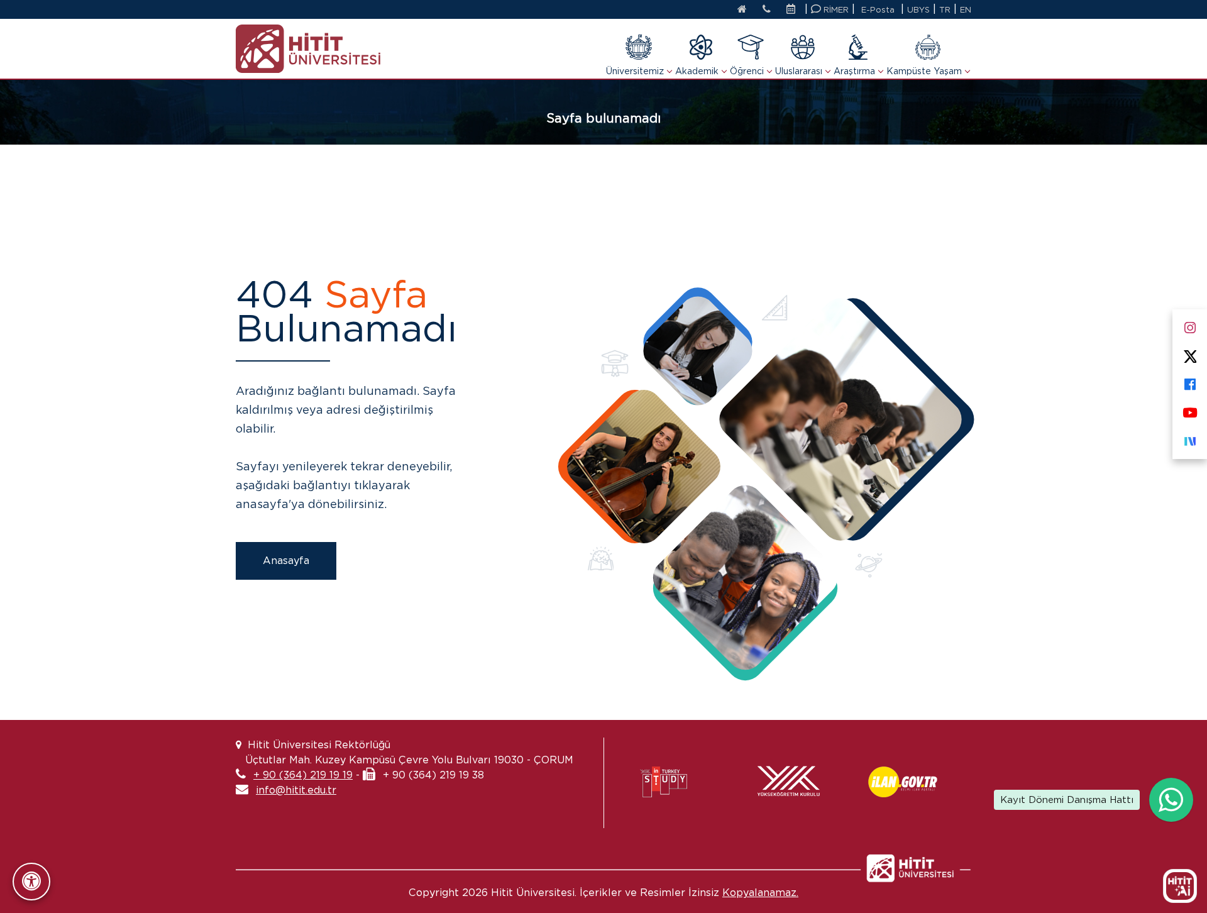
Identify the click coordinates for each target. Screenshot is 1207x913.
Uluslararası (798, 71)
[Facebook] (1189, 382)
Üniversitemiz (635, 71)
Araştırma (854, 71)
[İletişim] (767, 10)
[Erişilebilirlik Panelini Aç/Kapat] (31, 881)
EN (965, 9)
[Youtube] (1189, 410)
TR (945, 9)
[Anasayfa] (742, 10)
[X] (1189, 354)
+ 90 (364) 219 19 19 (303, 775)
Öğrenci (747, 71)
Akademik (697, 71)
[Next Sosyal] (1189, 438)
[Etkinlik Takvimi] (794, 10)
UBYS (918, 9)
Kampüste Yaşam (924, 71)
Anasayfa (286, 561)
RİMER (835, 9)
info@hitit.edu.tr (296, 790)
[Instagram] (1189, 325)
